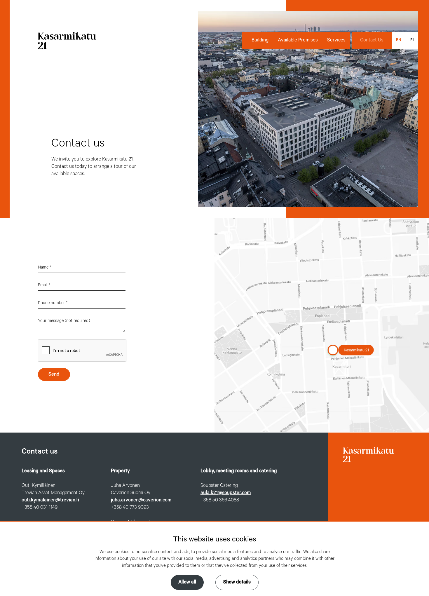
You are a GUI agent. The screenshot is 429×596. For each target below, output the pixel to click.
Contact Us (371, 40)
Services (336, 40)
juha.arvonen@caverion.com (141, 500)
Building (260, 40)
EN (398, 40)
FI (412, 40)
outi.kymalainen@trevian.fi (50, 500)
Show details (237, 582)
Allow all (187, 582)
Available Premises (298, 40)
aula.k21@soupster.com (225, 493)
